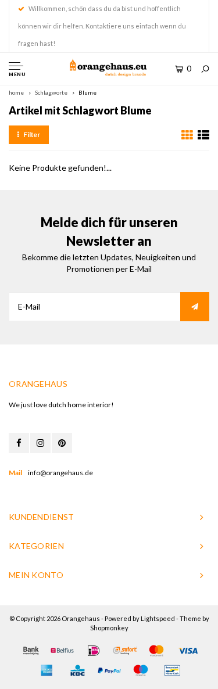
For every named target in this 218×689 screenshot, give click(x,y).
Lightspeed (158, 618)
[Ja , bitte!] (194, 306)
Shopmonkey (109, 627)
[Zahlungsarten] (31, 651)
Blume (87, 92)
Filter (31, 134)
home (16, 92)
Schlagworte (51, 92)
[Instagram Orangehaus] (40, 443)
